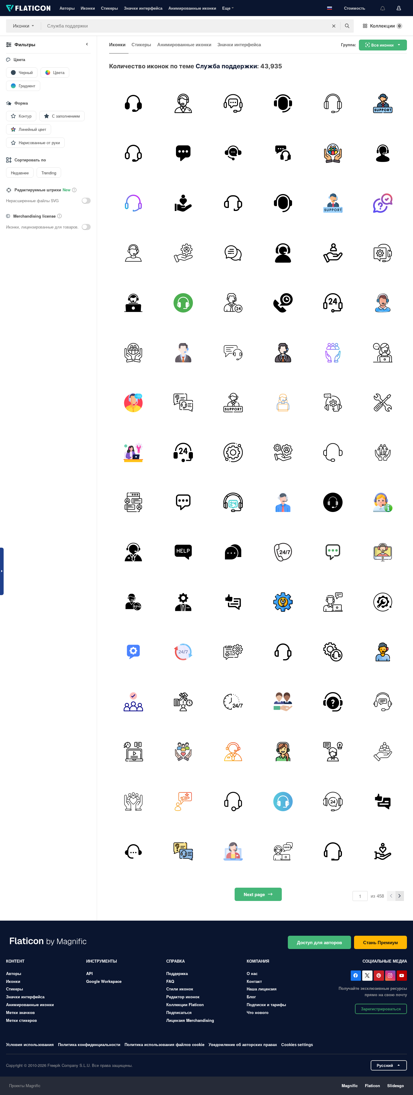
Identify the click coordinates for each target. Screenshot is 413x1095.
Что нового (257, 1012)
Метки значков (20, 1012)
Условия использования (30, 1044)
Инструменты (101, 961)
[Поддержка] (133, 103)
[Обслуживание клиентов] (183, 353)
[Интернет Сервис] (333, 602)
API (89, 973)
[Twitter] (367, 975)
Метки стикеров (21, 1020)
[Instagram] (390, 975)
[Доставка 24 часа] (233, 702)
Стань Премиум (380, 942)
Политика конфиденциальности (89, 1044)
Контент (15, 961)
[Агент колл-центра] (133, 253)
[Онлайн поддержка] (383, 652)
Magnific (350, 1085)
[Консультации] (183, 602)
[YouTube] (402, 975)
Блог (251, 996)
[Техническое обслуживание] (383, 402)
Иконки (88, 8)
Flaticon (372, 1085)
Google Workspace (104, 981)
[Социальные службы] (333, 353)
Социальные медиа (385, 961)
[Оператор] (283, 552)
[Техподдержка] (133, 452)
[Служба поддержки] (233, 103)
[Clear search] (333, 26)
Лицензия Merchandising (190, 1020)
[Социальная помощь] (183, 203)
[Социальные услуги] (383, 452)
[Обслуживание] (383, 602)
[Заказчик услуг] (283, 203)
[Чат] (233, 552)
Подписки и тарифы (266, 1004)
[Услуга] (183, 253)
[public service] (333, 153)
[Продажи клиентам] (333, 851)
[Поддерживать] (133, 153)
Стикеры (109, 8)
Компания (258, 961)
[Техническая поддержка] (383, 253)
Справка (175, 961)
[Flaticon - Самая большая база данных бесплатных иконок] (28, 8)
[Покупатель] (333, 253)
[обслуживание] (283, 452)
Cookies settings (297, 1044)
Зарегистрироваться (381, 1009)
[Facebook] (356, 975)
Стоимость (354, 8)
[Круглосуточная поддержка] (233, 303)
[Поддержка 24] (233, 502)
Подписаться (179, 1012)
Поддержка (177, 973)
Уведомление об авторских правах (243, 1044)
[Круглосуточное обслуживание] (133, 752)
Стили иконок (179, 989)
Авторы (67, 8)
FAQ (170, 981)
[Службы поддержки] (283, 153)
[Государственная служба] (383, 752)
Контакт (254, 981)
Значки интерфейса (143, 8)
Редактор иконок (183, 996)
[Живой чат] (133, 502)
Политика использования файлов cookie (164, 1044)
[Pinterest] (379, 975)
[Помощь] (183, 552)
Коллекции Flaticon (185, 1004)
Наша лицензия (262, 989)
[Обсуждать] (233, 253)
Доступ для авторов (319, 942)
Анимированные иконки (192, 8)
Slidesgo (395, 1085)
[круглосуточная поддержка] (133, 602)
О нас (252, 973)
